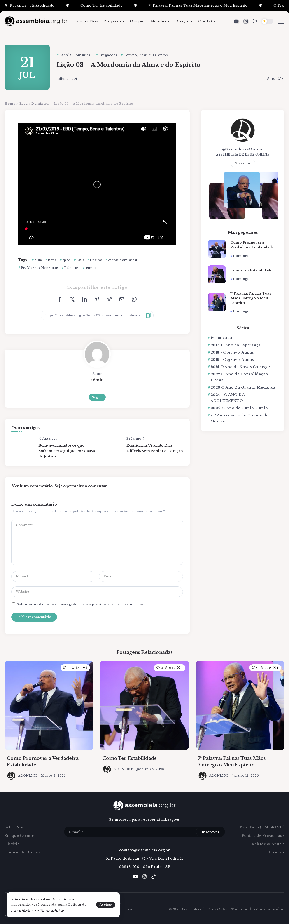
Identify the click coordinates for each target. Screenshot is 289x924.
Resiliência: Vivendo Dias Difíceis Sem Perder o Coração (154, 448)
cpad (66, 260)
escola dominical (122, 260)
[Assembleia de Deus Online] (36, 21)
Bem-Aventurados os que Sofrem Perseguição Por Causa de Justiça (66, 450)
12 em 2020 (221, 338)
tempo (90, 268)
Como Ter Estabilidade (83, 5)
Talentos (71, 268)
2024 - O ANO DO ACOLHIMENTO (228, 397)
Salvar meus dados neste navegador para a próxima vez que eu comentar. (80, 604)
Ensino (96, 260)
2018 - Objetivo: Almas (232, 352)
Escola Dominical (34, 104)
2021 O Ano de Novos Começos (241, 367)
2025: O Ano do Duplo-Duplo (239, 408)
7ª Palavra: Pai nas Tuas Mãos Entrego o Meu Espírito (180, 5)
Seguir (97, 397)
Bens (52, 260)
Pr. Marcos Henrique (39, 268)
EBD (80, 260)
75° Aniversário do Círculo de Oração (239, 418)
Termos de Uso (52, 910)
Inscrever (210, 832)
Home (10, 104)
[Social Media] (236, 21)
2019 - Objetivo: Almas (232, 359)
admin (97, 379)
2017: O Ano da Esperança (236, 345)
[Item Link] (217, 249)
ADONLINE (28, 775)
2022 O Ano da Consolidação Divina (239, 377)
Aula (38, 260)
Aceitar (106, 905)
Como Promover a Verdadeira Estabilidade (252, 244)
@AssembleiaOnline (242, 149)
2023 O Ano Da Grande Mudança (243, 387)
